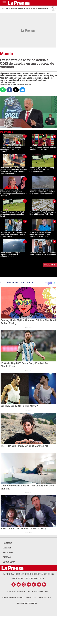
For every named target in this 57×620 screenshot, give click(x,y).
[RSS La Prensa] (44, 584)
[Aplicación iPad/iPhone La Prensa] (34, 584)
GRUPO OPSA (9, 561)
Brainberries (28, 327)
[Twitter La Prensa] (18, 584)
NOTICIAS (7, 543)
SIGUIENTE (48, 265)
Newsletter (31, 597)
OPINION (7, 557)
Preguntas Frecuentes (27, 603)
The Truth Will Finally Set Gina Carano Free (24, 446)
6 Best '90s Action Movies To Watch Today (24, 528)
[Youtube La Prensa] (29, 584)
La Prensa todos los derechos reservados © (28, 574)
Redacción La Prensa (24, 84)
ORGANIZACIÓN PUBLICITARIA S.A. (28, 578)
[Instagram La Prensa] (24, 584)
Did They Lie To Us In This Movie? (19, 406)
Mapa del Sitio (45, 597)
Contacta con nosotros (12, 597)
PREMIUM (8, 552)
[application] (28, 112)
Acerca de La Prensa (16, 592)
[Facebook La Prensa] (13, 584)
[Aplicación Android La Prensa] (39, 584)
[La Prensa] (12, 568)
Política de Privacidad (38, 592)
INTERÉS (7, 547)
